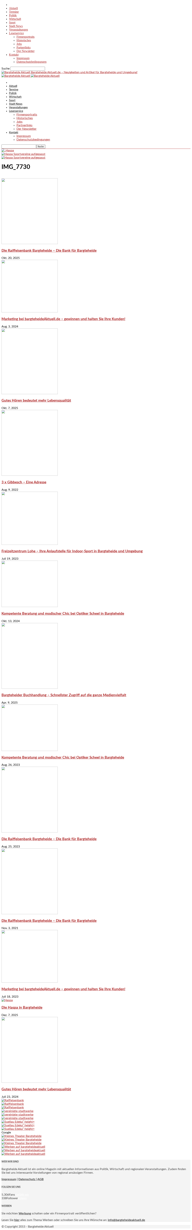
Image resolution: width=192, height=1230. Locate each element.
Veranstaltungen (18, 29)
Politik (13, 15)
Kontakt (14, 54)
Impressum (22, 58)
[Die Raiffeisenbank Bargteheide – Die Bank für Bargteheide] (30, 243)
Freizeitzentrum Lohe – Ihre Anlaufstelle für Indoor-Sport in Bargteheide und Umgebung (72, 551)
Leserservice (16, 33)
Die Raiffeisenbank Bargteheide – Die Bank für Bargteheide (49, 251)
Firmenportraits (25, 36)
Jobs (19, 43)
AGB (40, 1179)
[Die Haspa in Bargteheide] (7, 1000)
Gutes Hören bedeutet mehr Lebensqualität (36, 400)
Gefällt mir (22, 1194)
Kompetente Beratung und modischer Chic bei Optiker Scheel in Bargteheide (63, 613)
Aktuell (13, 8)
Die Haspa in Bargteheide (22, 1007)
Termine (14, 11)
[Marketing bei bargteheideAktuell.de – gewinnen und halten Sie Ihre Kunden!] (30, 311)
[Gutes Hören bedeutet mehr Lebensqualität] (30, 393)
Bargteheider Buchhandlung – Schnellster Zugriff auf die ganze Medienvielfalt (64, 695)
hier (17, 1220)
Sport (12, 22)
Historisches (23, 40)
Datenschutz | (27, 1179)
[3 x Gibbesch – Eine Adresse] (30, 474)
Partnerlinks (23, 47)
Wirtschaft (15, 18)
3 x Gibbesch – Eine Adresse (24, 482)
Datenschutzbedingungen (31, 61)
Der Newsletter (25, 51)
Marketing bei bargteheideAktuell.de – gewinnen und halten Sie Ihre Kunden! (63, 319)
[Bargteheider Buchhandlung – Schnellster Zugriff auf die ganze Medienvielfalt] (30, 687)
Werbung (25, 1213)
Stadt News (16, 26)
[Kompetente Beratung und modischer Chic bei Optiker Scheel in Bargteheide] (30, 606)
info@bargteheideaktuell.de (126, 1220)
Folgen (22, 1198)
